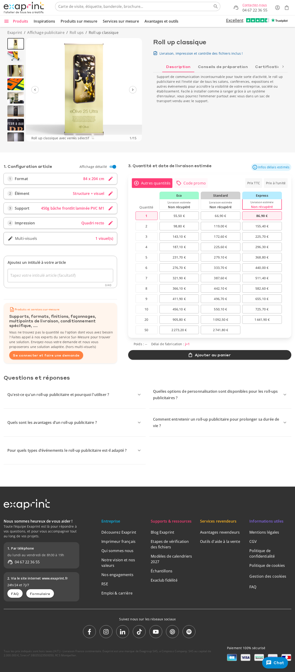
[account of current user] (277, 7)
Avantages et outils (162, 21)
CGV (253, 541)
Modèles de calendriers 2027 (171, 559)
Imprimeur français (118, 541)
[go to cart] (286, 7)
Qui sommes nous (117, 550)
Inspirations (44, 21)
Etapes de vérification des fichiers (170, 544)
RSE (104, 583)
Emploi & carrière (117, 593)
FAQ (15, 594)
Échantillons (161, 571)
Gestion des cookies (267, 576)
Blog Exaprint (162, 532)
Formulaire (40, 594)
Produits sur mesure (79, 21)
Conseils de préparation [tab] (223, 66)
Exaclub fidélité (164, 580)
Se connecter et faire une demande (46, 355)
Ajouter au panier (213, 354)
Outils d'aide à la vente (220, 541)
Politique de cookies (267, 565)
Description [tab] (178, 66)
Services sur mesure (121, 21)
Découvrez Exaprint (118, 532)
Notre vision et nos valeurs (118, 562)
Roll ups (77, 32)
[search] (215, 6)
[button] (271, 167)
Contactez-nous (254, 5)
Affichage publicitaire (45, 32)
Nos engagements (117, 574)
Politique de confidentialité (262, 553)
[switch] (114, 166)
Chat (279, 662)
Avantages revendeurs (220, 532)
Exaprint (14, 32)
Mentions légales (264, 532)
